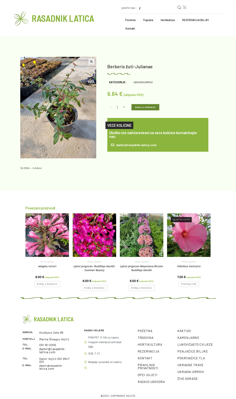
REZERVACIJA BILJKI (195, 20)
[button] (91, 62)
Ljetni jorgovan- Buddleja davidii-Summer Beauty (94, 268)
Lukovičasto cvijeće (195, 344)
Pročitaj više (189, 284)
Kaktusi (184, 331)
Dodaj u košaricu (145, 107)
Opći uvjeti (147, 375)
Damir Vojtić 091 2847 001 (54, 360)
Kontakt (130, 28)
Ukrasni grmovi (143, 82)
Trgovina (148, 20)
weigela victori (47, 266)
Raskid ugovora (151, 381)
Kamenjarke (188, 337)
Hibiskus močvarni (189, 266)
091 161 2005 (47, 345)
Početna (130, 20)
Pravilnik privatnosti (148, 366)
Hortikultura (168, 20)
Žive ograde (187, 378)
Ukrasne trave (190, 365)
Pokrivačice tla (191, 358)
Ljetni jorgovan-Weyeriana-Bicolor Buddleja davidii (141, 268)
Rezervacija (148, 351)
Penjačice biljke (192, 351)
